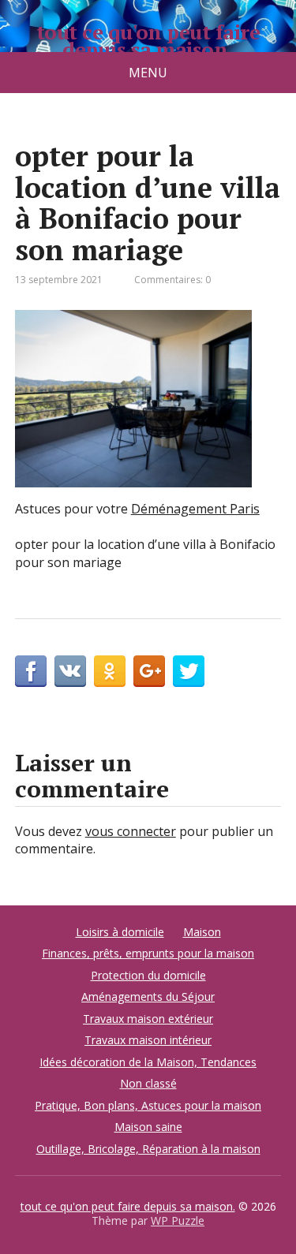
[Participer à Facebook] (31, 671)
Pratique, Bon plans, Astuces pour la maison (148, 1105)
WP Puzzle (177, 1220)
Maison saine (148, 1126)
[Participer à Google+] (149, 671)
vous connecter (130, 831)
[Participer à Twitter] (188, 671)
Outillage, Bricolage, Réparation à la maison (148, 1148)
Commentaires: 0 (172, 279)
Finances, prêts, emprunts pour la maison (148, 953)
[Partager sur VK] (70, 671)
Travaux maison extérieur (148, 1018)
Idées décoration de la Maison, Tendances (148, 1061)
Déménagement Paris (195, 508)
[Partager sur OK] (110, 671)
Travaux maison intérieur (148, 1039)
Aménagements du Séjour (148, 996)
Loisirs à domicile (120, 931)
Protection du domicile (148, 975)
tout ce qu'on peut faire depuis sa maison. (148, 41)
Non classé (148, 1083)
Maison (202, 931)
